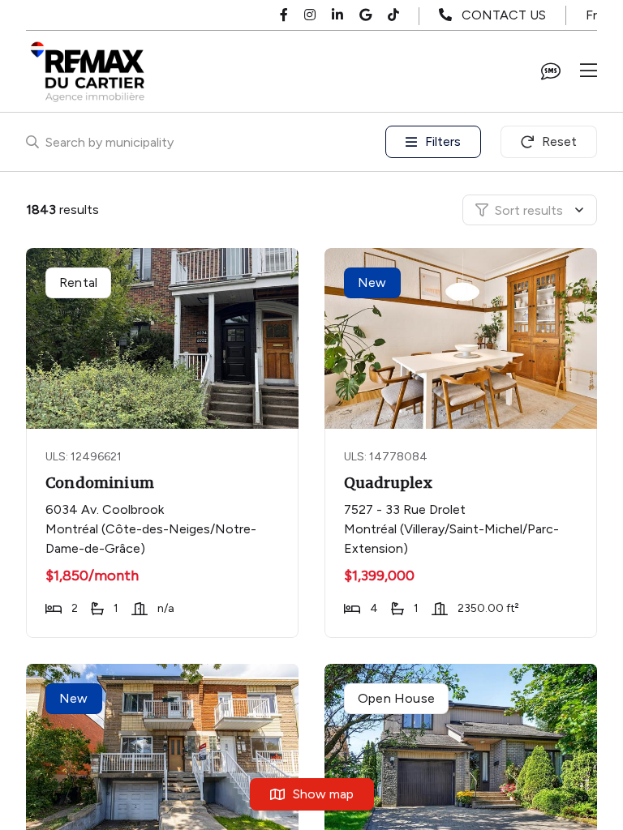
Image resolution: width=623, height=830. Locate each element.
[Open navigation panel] (588, 71)
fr (591, 15)
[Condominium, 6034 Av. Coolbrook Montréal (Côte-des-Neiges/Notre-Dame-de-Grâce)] (163, 338)
